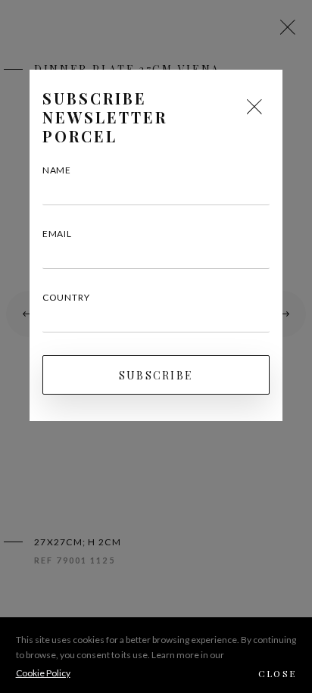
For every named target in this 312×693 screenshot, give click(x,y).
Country (66, 297)
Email (57, 233)
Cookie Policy (43, 673)
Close (277, 673)
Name (56, 170)
